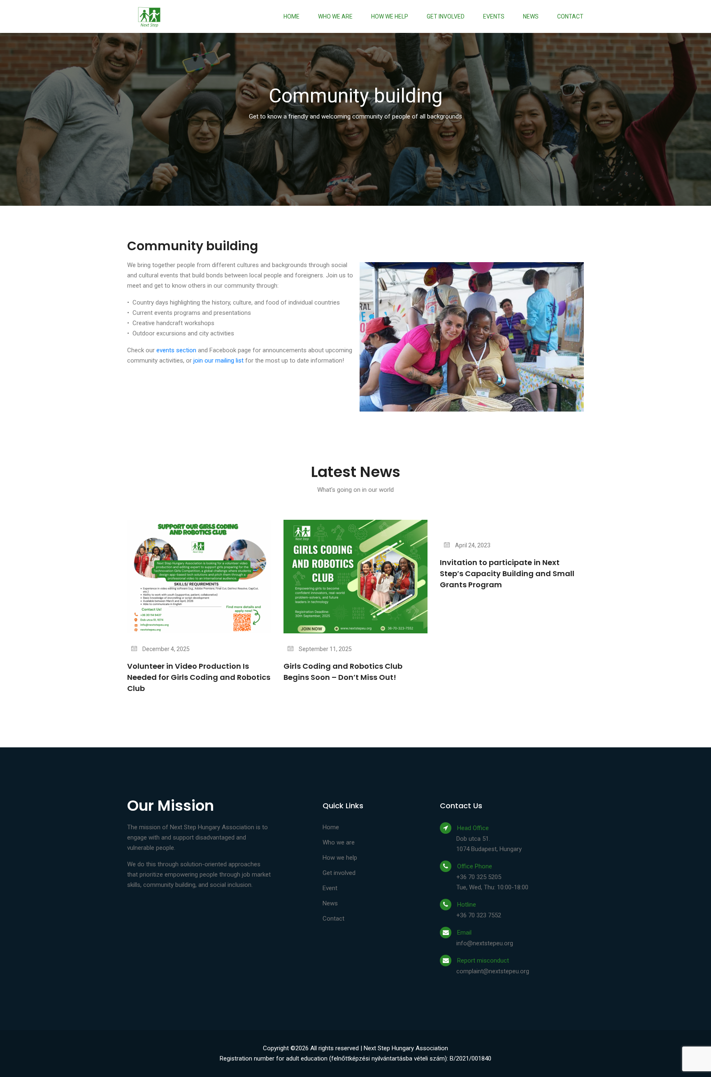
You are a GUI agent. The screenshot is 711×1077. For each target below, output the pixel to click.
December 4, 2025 (165, 649)
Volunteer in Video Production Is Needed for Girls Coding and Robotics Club (198, 677)
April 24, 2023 (472, 545)
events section (176, 350)
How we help (340, 857)
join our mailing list (218, 360)
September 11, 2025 (324, 649)
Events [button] (493, 16)
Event (330, 888)
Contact (570, 16)
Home (291, 16)
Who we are (335, 16)
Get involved (339, 873)
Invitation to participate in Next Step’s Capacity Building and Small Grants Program (507, 573)
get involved (446, 16)
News (531, 16)
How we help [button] (389, 16)
